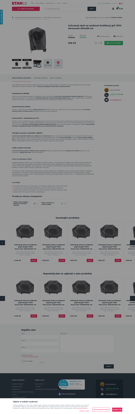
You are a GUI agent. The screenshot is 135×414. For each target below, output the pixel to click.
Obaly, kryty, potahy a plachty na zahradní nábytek (28, 17)
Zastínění (38, 386)
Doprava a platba (17, 386)
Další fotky (47, 64)
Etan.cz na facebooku (68, 394)
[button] (120, 3)
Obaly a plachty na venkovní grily (52, 17)
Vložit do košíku (115, 43)
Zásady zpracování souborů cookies (22, 392)
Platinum (71, 37)
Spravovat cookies (84, 410)
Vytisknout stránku (104, 36)
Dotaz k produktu (56, 78)
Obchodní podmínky (17, 384)
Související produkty (40, 78)
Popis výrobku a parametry (21, 78)
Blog (58, 3)
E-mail (23, 340)
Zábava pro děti (39, 384)
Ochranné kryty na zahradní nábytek (46, 389)
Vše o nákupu (40, 3)
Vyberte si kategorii (27, 9)
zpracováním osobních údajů (30, 356)
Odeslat (108, 366)
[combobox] (66, 9)
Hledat (92, 8)
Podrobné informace (82, 408)
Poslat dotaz (119, 36)
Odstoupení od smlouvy (19, 397)
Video (58, 65)
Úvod (32, 3)
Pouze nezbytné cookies (101, 409)
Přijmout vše (117, 409)
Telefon (23, 347)
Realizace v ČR (50, 3)
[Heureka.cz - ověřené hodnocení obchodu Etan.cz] (71, 384)
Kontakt (64, 3)
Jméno (23, 333)
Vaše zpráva (64, 333)
